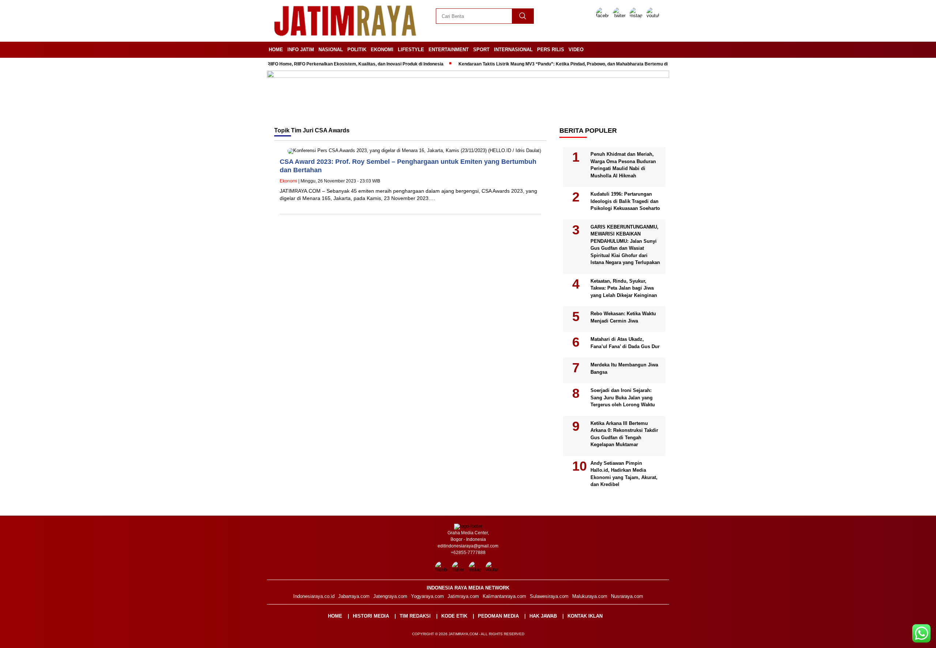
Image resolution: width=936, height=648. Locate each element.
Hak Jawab (543, 616)
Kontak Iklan (585, 616)
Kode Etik (454, 616)
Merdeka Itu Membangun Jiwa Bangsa (624, 368)
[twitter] (620, 15)
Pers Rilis (550, 49)
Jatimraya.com (463, 596)
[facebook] (603, 15)
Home (276, 49)
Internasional (513, 49)
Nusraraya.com (627, 596)
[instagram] (637, 15)
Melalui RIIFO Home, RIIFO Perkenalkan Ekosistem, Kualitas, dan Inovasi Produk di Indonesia (330, 64)
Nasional (330, 49)
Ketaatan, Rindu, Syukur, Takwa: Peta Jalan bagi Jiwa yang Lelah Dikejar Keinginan (623, 288)
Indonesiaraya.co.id (314, 596)
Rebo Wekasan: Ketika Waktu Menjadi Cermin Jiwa (623, 317)
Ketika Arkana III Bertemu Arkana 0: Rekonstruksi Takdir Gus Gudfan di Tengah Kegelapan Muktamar (624, 434)
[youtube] (654, 15)
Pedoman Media (498, 616)
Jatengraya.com (390, 596)
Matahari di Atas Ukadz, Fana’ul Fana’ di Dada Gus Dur (625, 342)
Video (576, 49)
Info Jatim (300, 49)
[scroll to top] (901, 636)
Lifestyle (411, 49)
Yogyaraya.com (427, 596)
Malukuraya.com (589, 596)
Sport (481, 49)
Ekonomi (382, 49)
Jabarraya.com (354, 596)
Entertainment (449, 49)
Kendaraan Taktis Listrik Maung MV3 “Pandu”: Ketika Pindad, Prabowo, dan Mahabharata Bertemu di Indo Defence (560, 64)
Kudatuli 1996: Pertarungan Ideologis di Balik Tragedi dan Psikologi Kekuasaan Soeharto (625, 201)
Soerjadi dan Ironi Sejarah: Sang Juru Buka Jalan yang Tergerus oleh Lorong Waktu (622, 397)
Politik (356, 49)
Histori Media (371, 616)
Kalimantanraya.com (504, 596)
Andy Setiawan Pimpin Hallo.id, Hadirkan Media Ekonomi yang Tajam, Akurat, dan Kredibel (623, 473)
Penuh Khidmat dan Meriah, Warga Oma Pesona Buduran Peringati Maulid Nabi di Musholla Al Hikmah (623, 164)
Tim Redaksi (415, 616)
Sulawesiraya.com (549, 596)
